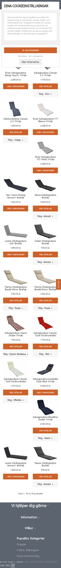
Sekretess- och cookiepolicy (30, 56)
